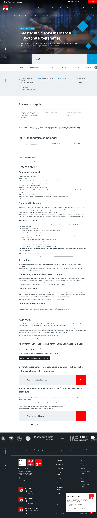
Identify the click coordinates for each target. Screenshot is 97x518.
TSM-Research (60, 483)
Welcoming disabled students (28, 89)
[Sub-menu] (92, 7)
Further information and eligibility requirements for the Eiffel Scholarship (37, 353)
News (82, 460)
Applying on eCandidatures (37, 380)
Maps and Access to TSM (85, 485)
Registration (92, 1)
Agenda (82, 463)
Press (82, 476)
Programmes (59, 464)
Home (15, 15)
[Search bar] (83, 7)
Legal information (60, 504)
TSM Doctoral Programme (59, 488)
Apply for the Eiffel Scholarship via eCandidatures (32, 358)
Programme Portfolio (24, 15)
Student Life (59, 468)
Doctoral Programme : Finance (50, 15)
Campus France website (45, 406)
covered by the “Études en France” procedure (51, 402)
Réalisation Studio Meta (84, 513)
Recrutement (84, 465)
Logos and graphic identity (85, 472)
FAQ (81, 478)
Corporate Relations (58, 473)
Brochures (83, 468)
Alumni (58, 493)
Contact (82, 481)
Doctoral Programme (36, 15)
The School (59, 460)
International (59, 479)
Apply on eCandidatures (36, 416)
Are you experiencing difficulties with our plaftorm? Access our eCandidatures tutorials (42, 425)
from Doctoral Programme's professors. (63, 256)
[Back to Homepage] (5, 7)
